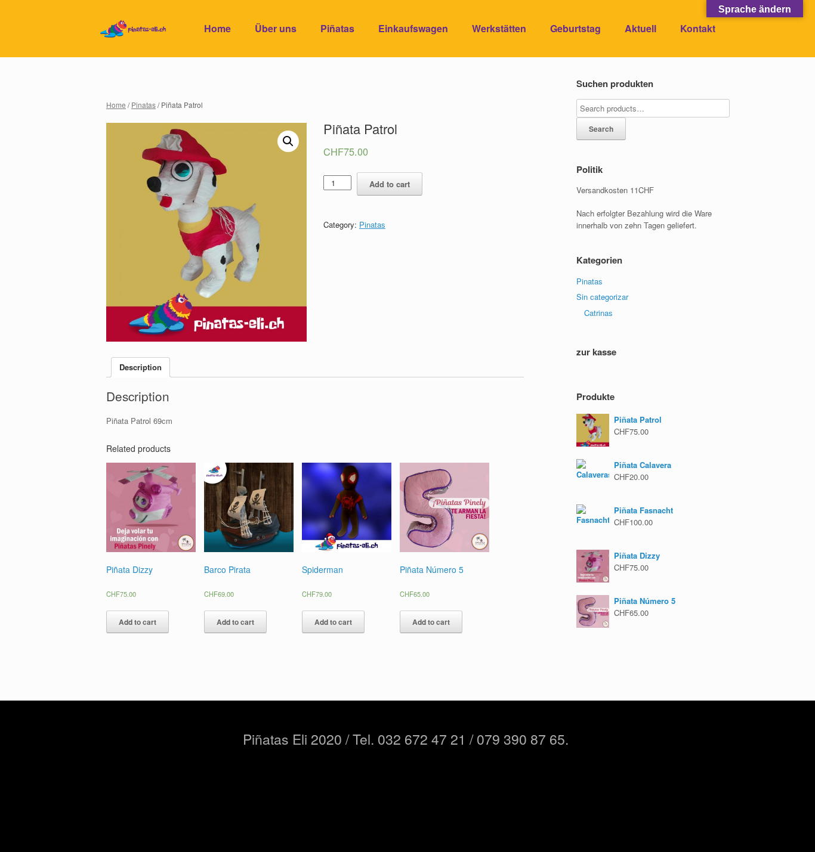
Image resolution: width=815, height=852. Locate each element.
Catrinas (598, 312)
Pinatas (143, 105)
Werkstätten (499, 28)
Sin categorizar (602, 296)
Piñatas (337, 28)
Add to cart (389, 184)
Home (217, 28)
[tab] (140, 367)
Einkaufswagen (413, 28)
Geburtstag (575, 28)
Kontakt (697, 28)
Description (140, 367)
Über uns (276, 28)
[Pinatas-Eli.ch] (133, 29)
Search (601, 128)
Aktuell (640, 28)
